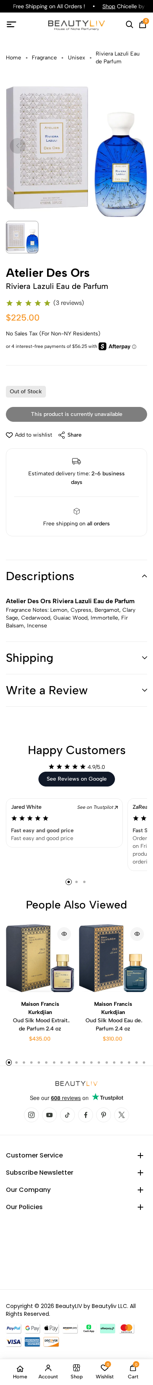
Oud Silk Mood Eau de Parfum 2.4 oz (113, 1016)
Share (74, 435)
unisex (76, 57)
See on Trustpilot (96, 807)
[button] (76, 576)
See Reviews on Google (77, 779)
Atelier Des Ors (48, 273)
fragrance (44, 57)
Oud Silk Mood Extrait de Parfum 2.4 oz (40, 1016)
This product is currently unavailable (76, 414)
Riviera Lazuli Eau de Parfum (118, 57)
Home (13, 57)
